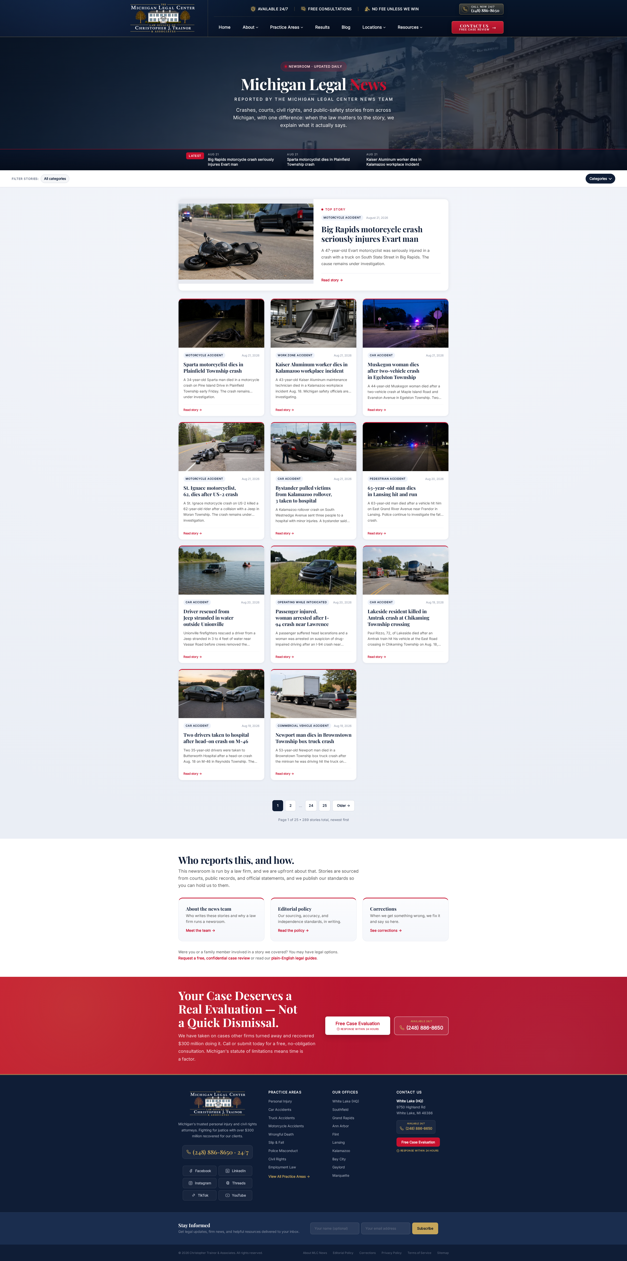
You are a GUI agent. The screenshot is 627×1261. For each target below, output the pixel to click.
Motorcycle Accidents (286, 1126)
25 (325, 805)
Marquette (340, 1175)
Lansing (338, 1142)
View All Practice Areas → (289, 1176)
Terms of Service (419, 1253)
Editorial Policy (343, 1253)
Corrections (367, 1253)
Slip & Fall (276, 1142)
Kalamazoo (341, 1151)
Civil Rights (277, 1159)
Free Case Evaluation (418, 1142)
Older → (343, 805)
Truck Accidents (281, 1118)
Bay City (339, 1159)
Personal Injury (280, 1101)
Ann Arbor (340, 1126)
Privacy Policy (392, 1253)
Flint (335, 1134)
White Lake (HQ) (345, 1101)
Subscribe (425, 1228)
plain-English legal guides (294, 958)
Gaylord (338, 1167)
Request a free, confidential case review (214, 958)
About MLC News (315, 1253)
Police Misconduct (283, 1151)
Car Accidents (279, 1109)
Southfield (340, 1109)
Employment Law (282, 1167)
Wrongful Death (281, 1134)
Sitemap (443, 1253)
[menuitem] (224, 27)
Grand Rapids (343, 1118)
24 (311, 805)
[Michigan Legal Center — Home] (165, 18)
